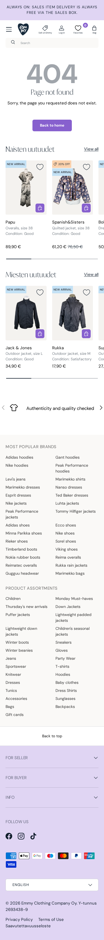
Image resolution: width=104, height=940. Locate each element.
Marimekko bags (70, 573)
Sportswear (16, 666)
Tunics (11, 690)
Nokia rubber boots (23, 557)
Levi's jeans (16, 479)
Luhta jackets (67, 503)
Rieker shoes (17, 541)
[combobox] (52, 43)
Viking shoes (66, 549)
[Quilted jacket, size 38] (72, 187)
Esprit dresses (18, 495)
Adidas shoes (18, 525)
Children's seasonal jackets (72, 631)
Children (13, 598)
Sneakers (63, 642)
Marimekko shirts (70, 479)
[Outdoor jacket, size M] (72, 313)
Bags (10, 706)
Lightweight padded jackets (73, 617)
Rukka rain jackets (71, 565)
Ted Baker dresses (71, 495)
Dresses (13, 682)
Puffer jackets (18, 614)
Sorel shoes (65, 541)
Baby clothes (66, 682)
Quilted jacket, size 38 (71, 228)
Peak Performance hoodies (71, 468)
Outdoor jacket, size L (24, 353)
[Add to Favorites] (40, 167)
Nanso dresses (68, 487)
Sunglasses (65, 698)
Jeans (11, 658)
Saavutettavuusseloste (28, 926)
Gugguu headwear (22, 573)
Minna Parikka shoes (24, 533)
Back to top (52, 736)
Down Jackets (67, 606)
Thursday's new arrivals (26, 606)
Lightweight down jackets (21, 631)
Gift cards (15, 714)
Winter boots (17, 642)
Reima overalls (68, 557)
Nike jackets (16, 503)
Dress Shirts (66, 690)
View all (91, 149)
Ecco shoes (65, 525)
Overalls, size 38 (19, 228)
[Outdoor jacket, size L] (26, 313)
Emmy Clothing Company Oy (49, 903)
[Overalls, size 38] (26, 187)
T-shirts (62, 666)
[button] (94, 29)
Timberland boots (21, 549)
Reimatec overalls (21, 565)
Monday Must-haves (74, 598)
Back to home (52, 125)
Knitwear (13, 674)
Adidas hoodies (19, 457)
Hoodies (62, 674)
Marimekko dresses (23, 487)
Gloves (61, 650)
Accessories (16, 698)
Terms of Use (51, 919)
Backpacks (65, 706)
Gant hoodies (67, 457)
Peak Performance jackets (22, 514)
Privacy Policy (19, 919)
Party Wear (65, 658)
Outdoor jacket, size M (71, 353)
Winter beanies (19, 650)
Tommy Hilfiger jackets (75, 511)
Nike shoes (65, 533)
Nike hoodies (17, 465)
